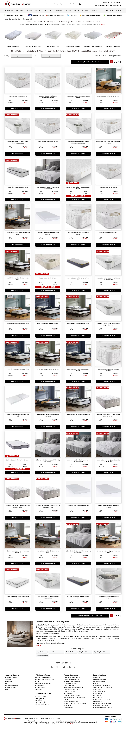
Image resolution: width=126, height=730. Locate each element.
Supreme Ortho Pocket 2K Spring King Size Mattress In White (48, 506)
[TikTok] (74, 667)
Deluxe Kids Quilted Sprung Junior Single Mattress (48, 233)
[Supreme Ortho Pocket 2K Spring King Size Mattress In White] (47, 490)
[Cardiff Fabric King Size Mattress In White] (47, 354)
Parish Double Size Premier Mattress (48, 141)
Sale (101, 10)
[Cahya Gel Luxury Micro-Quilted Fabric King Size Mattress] (108, 445)
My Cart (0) (117, 5)
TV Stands (38, 10)
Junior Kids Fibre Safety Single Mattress (78, 505)
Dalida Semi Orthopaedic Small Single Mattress (108, 369)
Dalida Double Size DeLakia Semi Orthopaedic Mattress (48, 96)
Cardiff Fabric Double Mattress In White (78, 323)
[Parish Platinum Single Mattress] (47, 263)
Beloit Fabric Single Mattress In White (18, 187)
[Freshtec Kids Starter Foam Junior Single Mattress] (108, 490)
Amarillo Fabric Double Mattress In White (17, 323)
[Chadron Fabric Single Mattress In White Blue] (78, 263)
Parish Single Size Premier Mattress (17, 96)
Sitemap (57, 718)
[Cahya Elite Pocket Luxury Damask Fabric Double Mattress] (108, 263)
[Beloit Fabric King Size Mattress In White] (17, 354)
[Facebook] (52, 667)
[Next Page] (121, 62)
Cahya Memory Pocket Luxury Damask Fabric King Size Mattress (78, 142)
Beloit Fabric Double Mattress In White (47, 323)
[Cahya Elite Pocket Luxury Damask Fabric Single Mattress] (47, 581)
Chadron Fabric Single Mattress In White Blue (78, 278)
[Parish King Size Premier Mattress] (108, 172)
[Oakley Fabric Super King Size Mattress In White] (17, 581)
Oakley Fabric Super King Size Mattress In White (18, 597)
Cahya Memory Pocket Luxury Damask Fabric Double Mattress (18, 142)
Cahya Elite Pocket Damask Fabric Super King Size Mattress (78, 551)
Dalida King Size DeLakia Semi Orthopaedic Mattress (78, 96)
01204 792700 (69, 723)
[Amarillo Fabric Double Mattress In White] (17, 308)
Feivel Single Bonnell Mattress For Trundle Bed (17, 415)
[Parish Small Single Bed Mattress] (108, 217)
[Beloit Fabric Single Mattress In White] (17, 172)
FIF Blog (118, 10)
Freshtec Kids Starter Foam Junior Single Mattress (108, 506)
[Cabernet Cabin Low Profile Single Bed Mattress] (108, 581)
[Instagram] (56, 667)
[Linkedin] (70, 667)
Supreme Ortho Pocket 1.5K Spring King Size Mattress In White (18, 506)
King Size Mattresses (85, 652)
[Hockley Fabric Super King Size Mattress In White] (108, 536)
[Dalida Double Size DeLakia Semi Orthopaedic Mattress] (47, 81)
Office (51, 10)
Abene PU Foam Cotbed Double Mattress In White (78, 187)
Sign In (97, 5)
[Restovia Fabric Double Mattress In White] (17, 445)
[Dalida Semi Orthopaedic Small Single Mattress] (108, 354)
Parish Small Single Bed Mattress (108, 232)
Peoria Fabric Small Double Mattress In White (48, 551)
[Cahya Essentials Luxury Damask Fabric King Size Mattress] (47, 445)
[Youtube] (63, 667)
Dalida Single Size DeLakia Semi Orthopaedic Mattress (108, 142)
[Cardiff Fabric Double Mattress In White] (78, 308)
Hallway (68, 10)
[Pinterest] (60, 667)
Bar (45, 10)
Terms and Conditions (46, 718)
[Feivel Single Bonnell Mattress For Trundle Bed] (17, 399)
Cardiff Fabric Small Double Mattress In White (18, 278)
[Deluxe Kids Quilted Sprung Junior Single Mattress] (47, 217)
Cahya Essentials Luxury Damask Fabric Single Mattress (48, 187)
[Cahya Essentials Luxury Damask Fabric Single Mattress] (47, 172)
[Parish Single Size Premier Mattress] (17, 81)
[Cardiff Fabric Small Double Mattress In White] (17, 263)
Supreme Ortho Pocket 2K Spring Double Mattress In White (108, 415)
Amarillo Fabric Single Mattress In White (108, 96)
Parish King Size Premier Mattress (108, 187)
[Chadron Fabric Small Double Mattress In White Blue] (17, 536)
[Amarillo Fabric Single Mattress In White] (108, 81)
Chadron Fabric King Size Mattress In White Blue (18, 233)
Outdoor (85, 10)
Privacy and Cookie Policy (31, 718)
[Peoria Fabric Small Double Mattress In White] (47, 536)
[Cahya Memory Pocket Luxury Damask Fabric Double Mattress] (17, 126)
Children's (94, 10)
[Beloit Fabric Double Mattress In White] (47, 308)
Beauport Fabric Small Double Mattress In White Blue (48, 415)
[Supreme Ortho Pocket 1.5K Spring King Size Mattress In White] (17, 490)
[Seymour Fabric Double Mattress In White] (78, 399)
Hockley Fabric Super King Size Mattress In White (108, 551)
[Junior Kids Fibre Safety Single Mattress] (78, 490)
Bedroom (29, 10)
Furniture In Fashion (42, 625)
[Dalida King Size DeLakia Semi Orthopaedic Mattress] (78, 81)
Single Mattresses (41, 652)
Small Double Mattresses (56, 652)
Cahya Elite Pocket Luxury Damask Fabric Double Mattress (108, 278)
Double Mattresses (71, 652)
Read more (39, 645)
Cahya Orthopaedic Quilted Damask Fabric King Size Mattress (78, 460)
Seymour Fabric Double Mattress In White (78, 414)
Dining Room (20, 10)
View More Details (17, 108)
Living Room (9, 10)
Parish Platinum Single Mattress (48, 278)
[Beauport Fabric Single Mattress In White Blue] (78, 581)
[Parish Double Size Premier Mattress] (47, 126)
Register (102, 5)
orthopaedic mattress (72, 636)
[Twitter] (67, 667)
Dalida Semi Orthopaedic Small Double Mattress (78, 233)
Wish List (109, 5)
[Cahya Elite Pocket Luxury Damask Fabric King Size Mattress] (108, 308)
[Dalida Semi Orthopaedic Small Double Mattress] (78, 217)
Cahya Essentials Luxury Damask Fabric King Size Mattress (48, 460)
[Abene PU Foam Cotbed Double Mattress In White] (78, 172)
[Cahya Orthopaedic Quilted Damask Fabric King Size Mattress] (78, 445)
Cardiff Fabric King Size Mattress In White (48, 369)
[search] (79, 4)
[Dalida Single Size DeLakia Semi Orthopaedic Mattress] (108, 126)
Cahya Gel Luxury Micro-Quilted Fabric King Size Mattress (108, 460)
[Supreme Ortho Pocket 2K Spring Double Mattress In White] (108, 399)
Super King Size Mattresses (101, 652)
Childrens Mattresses (42, 655)
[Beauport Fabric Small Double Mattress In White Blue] (47, 399)
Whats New (109, 10)
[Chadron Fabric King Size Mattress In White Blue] (17, 217)
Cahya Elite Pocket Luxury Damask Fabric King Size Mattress (108, 324)
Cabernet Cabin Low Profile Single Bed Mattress (108, 597)
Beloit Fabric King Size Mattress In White (18, 369)
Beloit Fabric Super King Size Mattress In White (78, 369)
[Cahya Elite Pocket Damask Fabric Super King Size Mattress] (78, 536)
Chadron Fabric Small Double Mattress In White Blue (18, 551)
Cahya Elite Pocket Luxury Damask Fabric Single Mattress (48, 597)
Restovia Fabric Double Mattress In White (17, 460)
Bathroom (59, 10)
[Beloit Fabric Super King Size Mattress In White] (78, 354)
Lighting (76, 10)
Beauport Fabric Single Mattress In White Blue (78, 597)
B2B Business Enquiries (42, 704)
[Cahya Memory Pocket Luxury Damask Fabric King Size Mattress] (78, 126)
